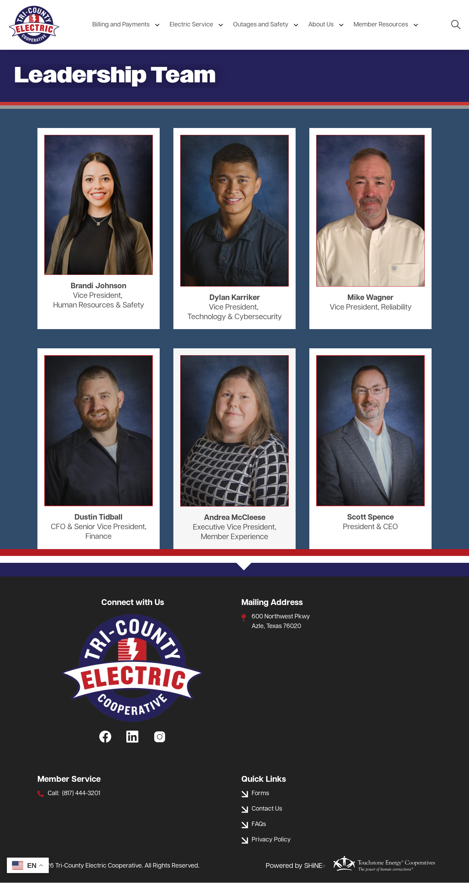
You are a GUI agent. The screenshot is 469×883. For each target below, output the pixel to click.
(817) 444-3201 (81, 794)
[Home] (34, 24)
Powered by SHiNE (294, 866)
